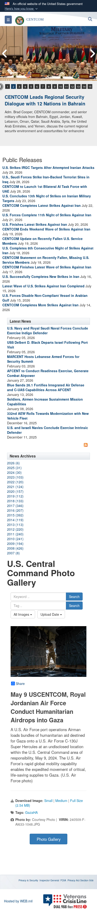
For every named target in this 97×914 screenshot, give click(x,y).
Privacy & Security (28, 880)
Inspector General (49, 880)
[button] (22, 8)
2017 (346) (15, 505)
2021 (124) (15, 486)
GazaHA (31, 812)
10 (60, 86)
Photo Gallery (49, 839)
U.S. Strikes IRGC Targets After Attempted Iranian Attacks (48, 167)
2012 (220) (15, 529)
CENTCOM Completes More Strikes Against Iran (40, 305)
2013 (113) (15, 524)
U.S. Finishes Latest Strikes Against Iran (34, 224)
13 (78, 86)
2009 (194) (15, 543)
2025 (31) (14, 467)
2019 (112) (15, 496)
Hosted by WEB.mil (18, 901)
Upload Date (50, 614)
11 (66, 86)
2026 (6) (13, 463)
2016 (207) (15, 510)
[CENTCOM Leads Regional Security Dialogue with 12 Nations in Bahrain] (48, 53)
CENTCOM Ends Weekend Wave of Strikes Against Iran (46, 229)
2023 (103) (15, 477)
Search (74, 596)
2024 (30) (14, 472)
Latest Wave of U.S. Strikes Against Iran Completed (43, 286)
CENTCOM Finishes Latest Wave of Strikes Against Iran (46, 267)
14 (84, 86)
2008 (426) (15, 548)
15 (90, 86)
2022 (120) (15, 482)
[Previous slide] (4, 53)
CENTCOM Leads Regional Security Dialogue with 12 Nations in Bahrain (45, 100)
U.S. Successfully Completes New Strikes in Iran (40, 276)
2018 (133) (15, 500)
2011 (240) (15, 534)
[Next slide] (92, 53)
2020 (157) (15, 491)
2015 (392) (15, 515)
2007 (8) (13, 553)
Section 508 (86, 880)
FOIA (63, 880)
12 (72, 86)
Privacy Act (74, 880)
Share (20, 683)
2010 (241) (15, 538)
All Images (22, 614)
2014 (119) (15, 519)
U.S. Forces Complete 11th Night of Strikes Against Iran (46, 215)
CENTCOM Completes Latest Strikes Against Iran (41, 205)
